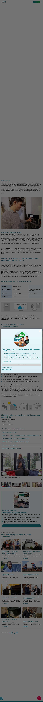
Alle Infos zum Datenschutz (7, 369)
